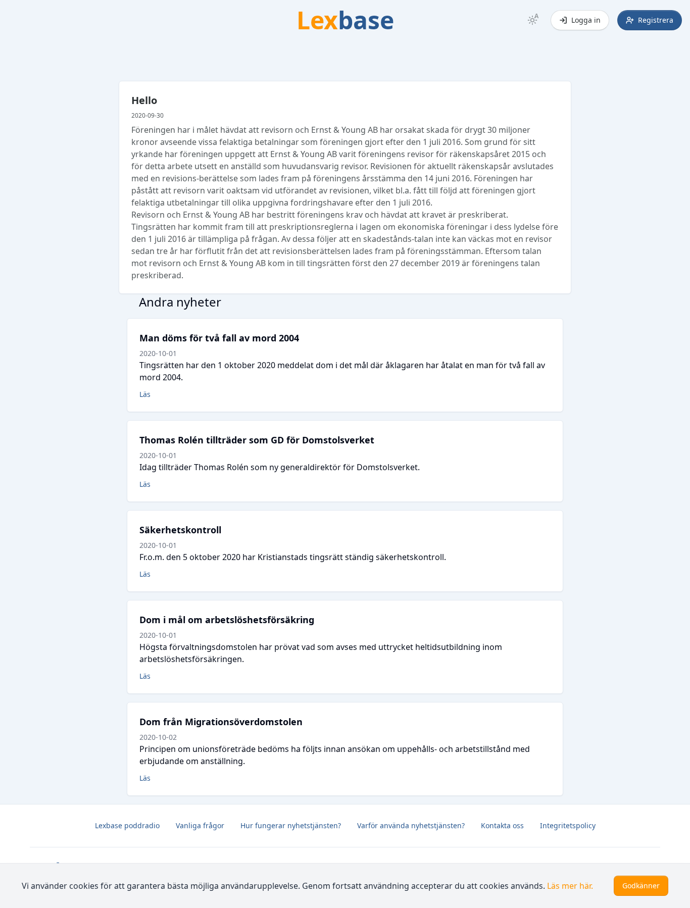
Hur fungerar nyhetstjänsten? (290, 825)
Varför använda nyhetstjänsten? (411, 825)
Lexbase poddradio (127, 825)
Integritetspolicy (568, 825)
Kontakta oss (502, 825)
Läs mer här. (570, 885)
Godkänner (641, 885)
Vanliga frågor (200, 825)
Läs (145, 394)
